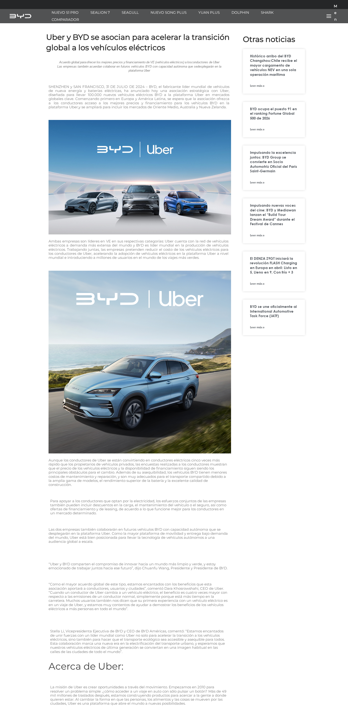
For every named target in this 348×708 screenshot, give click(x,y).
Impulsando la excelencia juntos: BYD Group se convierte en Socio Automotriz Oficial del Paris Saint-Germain (273, 161)
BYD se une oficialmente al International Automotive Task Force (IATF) (273, 311)
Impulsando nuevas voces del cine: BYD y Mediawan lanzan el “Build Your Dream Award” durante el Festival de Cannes (273, 214)
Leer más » (257, 85)
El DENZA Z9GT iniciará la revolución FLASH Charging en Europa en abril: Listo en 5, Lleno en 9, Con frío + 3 (273, 265)
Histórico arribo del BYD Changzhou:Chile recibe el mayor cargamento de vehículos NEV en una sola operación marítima (273, 65)
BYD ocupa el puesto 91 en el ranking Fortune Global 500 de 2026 (273, 113)
